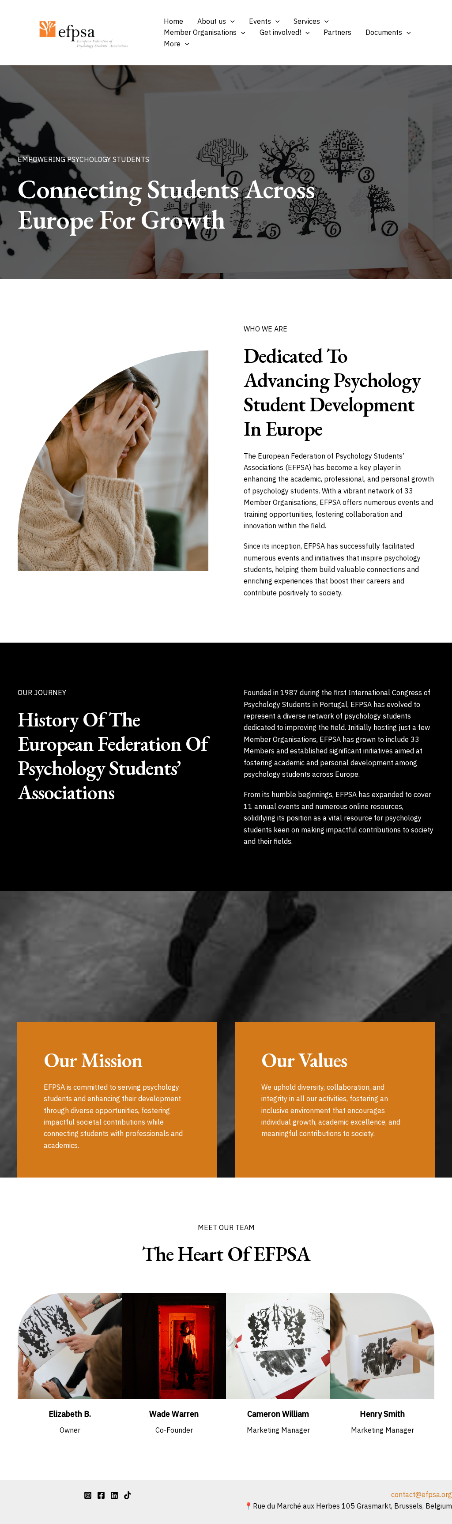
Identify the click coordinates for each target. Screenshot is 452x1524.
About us (211, 21)
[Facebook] (101, 1495)
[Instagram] (88, 1495)
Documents (383, 32)
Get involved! (280, 32)
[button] (230, 21)
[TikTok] (128, 1495)
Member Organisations (200, 32)
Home (173, 21)
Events (260, 21)
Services (307, 21)
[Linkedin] (114, 1495)
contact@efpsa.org (421, 1494)
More (172, 43)
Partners (337, 32)
